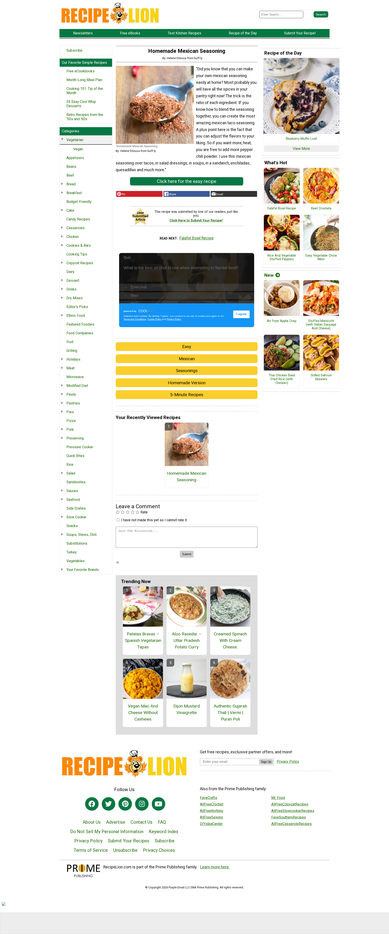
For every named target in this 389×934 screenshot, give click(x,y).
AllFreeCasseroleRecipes (291, 824)
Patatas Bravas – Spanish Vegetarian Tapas (143, 640)
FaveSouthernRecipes (288, 817)
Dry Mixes (74, 298)
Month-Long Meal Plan (84, 80)
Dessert (72, 280)
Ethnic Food (75, 315)
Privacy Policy (88, 840)
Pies (70, 412)
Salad (70, 473)
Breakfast (74, 193)
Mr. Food (278, 798)
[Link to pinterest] (125, 804)
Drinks (71, 289)
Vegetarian (74, 140)
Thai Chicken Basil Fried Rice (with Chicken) (282, 379)
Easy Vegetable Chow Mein (321, 257)
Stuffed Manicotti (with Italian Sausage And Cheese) (321, 324)
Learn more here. (215, 867)
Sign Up (266, 761)
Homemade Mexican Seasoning (186, 476)
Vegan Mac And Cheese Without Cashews (143, 712)
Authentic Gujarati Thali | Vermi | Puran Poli (230, 712)
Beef (70, 175)
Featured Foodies (80, 324)
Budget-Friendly (79, 202)
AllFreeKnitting (211, 811)
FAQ (162, 822)
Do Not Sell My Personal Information (106, 831)
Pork (70, 429)
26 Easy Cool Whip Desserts (81, 104)
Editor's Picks (77, 307)
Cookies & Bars (78, 245)
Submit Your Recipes (128, 840)
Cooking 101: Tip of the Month (84, 91)
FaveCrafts (208, 798)
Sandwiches (76, 482)
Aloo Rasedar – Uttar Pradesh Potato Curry (186, 640)
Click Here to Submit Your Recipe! (196, 220)
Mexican (187, 358)
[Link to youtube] (158, 804)
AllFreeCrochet (211, 804)
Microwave (75, 377)
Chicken (72, 237)
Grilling (71, 350)
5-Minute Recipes (186, 394)
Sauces (72, 491)
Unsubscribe (125, 850)
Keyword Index (163, 831)
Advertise (115, 822)
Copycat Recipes (79, 263)
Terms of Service (91, 850)
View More (301, 148)
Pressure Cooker (79, 447)
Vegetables (75, 561)
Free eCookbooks (80, 71)
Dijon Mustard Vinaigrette (186, 709)
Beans (71, 166)
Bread (71, 184)
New (269, 275)
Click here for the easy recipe (186, 181)
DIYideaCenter (211, 824)
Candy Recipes (78, 219)
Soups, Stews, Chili (81, 534)
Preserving (75, 438)
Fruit (69, 342)
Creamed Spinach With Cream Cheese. (230, 640)
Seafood (73, 499)
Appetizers (75, 158)
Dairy (70, 272)
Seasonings (187, 370)
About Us (92, 822)
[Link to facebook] (92, 804)
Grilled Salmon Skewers (321, 377)
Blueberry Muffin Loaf (301, 139)
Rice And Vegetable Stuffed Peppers (281, 257)
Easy (186, 346)
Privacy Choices (159, 850)
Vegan (78, 149)
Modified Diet (77, 386)
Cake (70, 210)
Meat (70, 368)
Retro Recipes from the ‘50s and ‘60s (84, 117)
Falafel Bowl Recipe (196, 238)
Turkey (71, 552)
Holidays (73, 359)
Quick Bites (75, 456)
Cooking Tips (76, 254)
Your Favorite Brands (82, 570)
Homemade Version (187, 382)
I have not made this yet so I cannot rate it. (154, 520)
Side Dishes (76, 508)
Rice (69, 464)
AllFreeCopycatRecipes (289, 804)
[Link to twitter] (108, 804)
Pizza (71, 421)
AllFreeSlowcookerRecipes (292, 811)
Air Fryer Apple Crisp (281, 321)
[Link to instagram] (142, 804)
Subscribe (74, 50)
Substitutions (76, 543)
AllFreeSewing (211, 817)
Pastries (73, 403)
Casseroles (75, 228)
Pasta (71, 394)
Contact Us (141, 822)
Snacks (72, 526)
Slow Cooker (76, 517)
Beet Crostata (321, 208)
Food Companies (79, 333)
